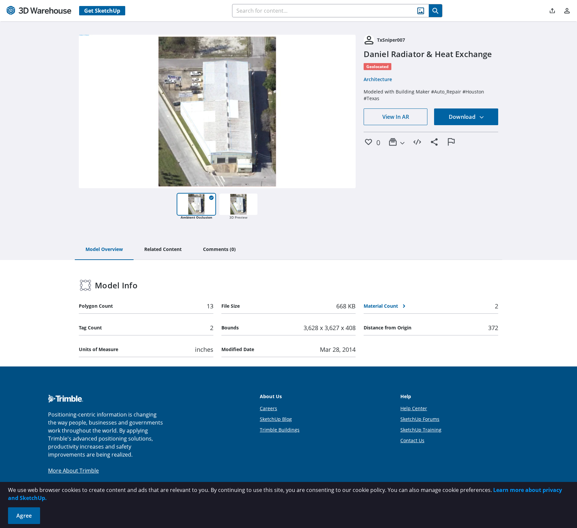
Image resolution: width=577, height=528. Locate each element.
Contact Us (412, 440)
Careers (268, 408)
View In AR (395, 116)
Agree (24, 515)
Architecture (378, 79)
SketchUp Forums (419, 419)
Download (463, 116)
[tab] (104, 249)
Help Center (413, 408)
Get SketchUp (102, 10)
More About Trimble (73, 470)
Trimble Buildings (280, 430)
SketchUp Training (420, 430)
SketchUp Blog (276, 419)
